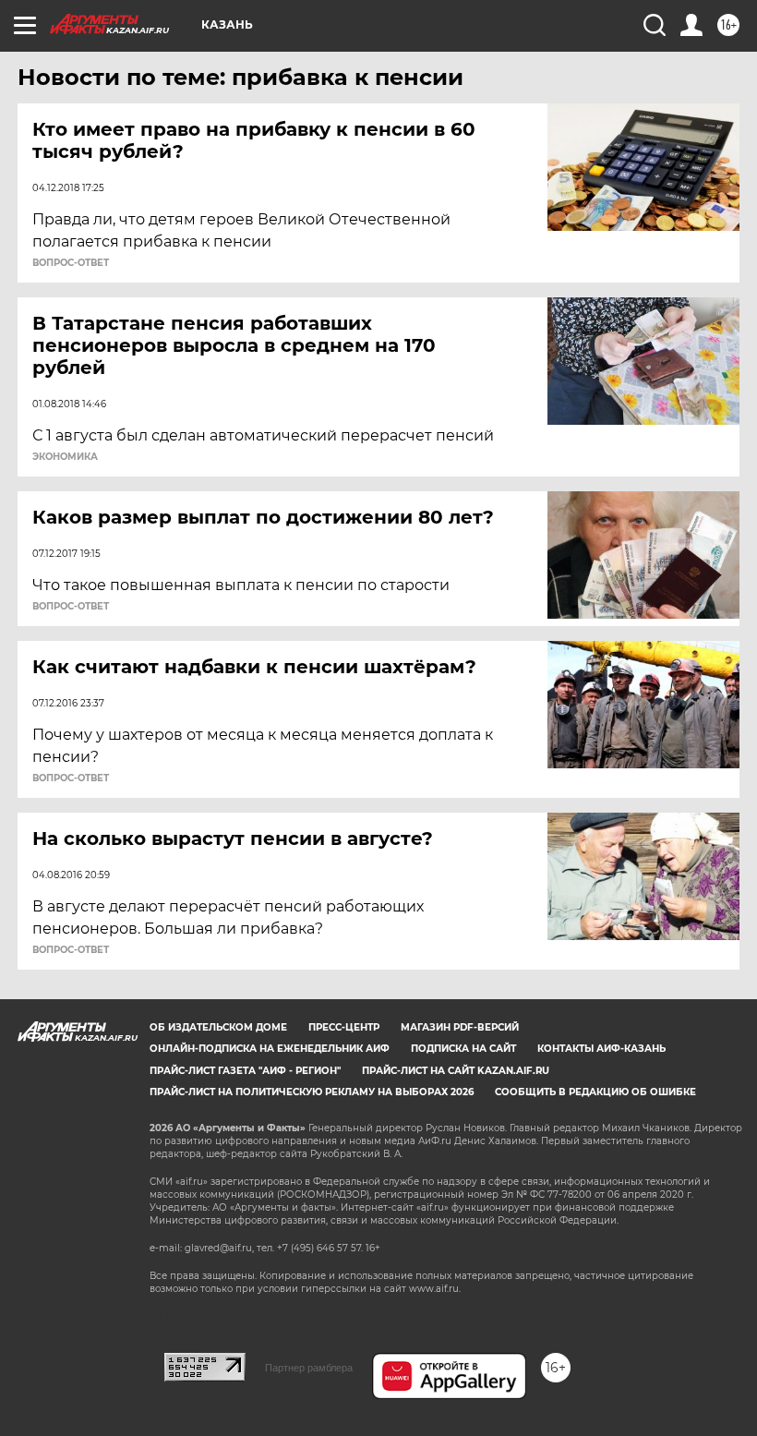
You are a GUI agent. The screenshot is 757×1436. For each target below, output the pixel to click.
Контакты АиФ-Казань (601, 1049)
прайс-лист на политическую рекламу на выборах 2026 (312, 1092)
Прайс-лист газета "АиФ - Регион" (245, 1071)
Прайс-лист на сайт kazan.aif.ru (455, 1071)
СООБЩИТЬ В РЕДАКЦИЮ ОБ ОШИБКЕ (595, 1092)
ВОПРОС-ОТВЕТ (70, 263)
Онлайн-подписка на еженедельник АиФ (270, 1049)
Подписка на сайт (463, 1049)
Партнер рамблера (309, 1367)
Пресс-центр (343, 1027)
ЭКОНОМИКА (65, 457)
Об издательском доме (218, 1027)
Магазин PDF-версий (460, 1027)
